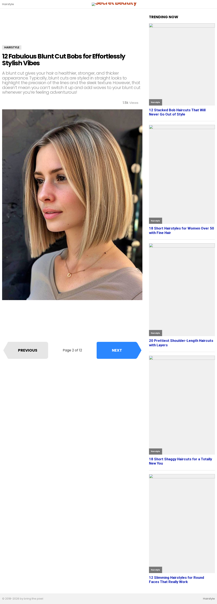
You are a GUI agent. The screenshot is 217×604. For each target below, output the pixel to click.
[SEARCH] (212, 4)
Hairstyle (8, 4)
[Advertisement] (72, 30)
